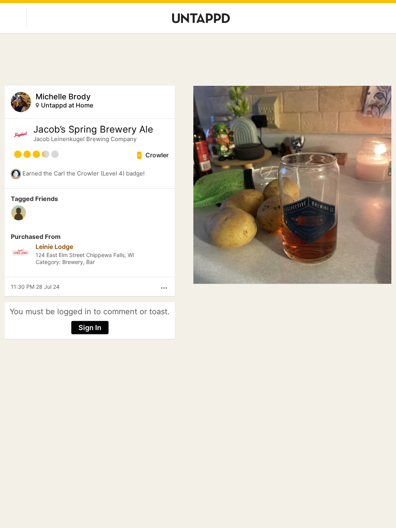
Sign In (90, 328)
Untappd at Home (67, 105)
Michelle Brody (63, 96)
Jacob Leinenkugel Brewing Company (85, 139)
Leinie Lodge (54, 246)
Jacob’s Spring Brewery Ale (93, 129)
